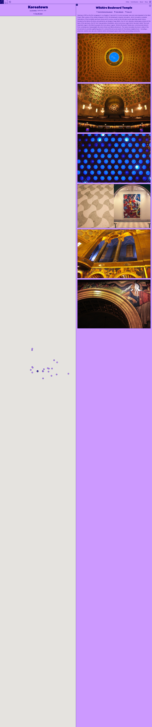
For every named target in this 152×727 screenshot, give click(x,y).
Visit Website (119, 12)
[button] (57, 362)
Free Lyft (129, 12)
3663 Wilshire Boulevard (105, 12)
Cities (127, 2)
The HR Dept (39, 13)
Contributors (134, 2)
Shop (146, 2)
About (141, 2)
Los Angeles (33, 10)
